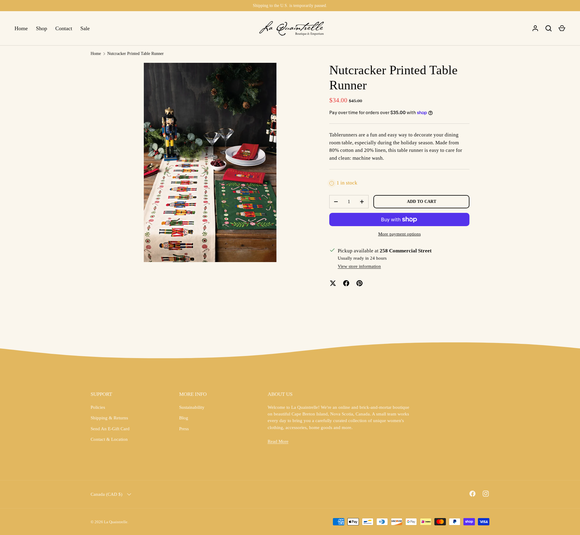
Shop (41, 28)
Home (21, 28)
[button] (562, 28)
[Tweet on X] (333, 283)
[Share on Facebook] (346, 283)
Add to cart (421, 201)
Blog (183, 417)
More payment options (399, 234)
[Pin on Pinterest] (359, 283)
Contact (63, 28)
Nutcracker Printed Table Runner (135, 53)
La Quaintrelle (115, 522)
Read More (278, 441)
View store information (359, 266)
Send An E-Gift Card (110, 428)
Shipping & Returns (109, 417)
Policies (98, 407)
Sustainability (192, 407)
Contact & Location (109, 439)
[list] (210, 162)
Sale (85, 28)
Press (184, 428)
